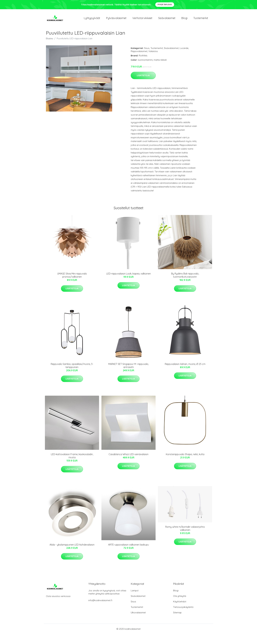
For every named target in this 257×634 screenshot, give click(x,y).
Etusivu (49, 38)
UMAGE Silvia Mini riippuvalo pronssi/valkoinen (72, 275)
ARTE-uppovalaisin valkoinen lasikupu (128, 544)
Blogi (184, 18)
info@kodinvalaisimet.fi (100, 600)
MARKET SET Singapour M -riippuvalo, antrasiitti (128, 365)
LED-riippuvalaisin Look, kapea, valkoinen (128, 273)
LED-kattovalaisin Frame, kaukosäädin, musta (72, 456)
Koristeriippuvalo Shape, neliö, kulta (185, 454)
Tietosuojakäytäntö (183, 607)
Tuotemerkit (200, 18)
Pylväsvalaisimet (116, 18)
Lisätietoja (143, 75)
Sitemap (177, 612)
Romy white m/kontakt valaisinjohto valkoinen (185, 528)
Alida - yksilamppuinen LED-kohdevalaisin (72, 544)
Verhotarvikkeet (142, 18)
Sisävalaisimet (166, 18)
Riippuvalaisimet (139, 51)
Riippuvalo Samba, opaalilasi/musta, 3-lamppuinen (72, 365)
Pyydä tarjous (165, 4)
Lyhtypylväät (92, 18)
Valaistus (153, 51)
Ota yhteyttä (179, 596)
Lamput (134, 590)
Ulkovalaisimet (138, 612)
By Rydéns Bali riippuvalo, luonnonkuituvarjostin (185, 275)
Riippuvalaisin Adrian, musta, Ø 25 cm (185, 363)
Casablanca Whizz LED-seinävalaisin (128, 454)
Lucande (184, 48)
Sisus (146, 48)
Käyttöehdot (179, 601)
